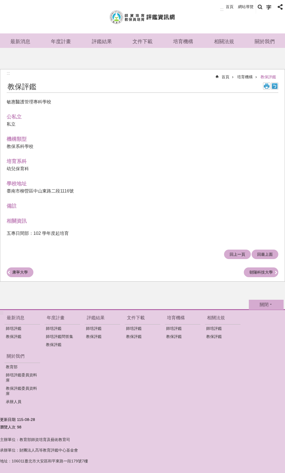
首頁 (230, 6)
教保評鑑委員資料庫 (21, 391)
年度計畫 (61, 41)
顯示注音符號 (274, 86)
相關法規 (224, 41)
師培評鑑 (13, 328)
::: (221, 9)
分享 (280, 7)
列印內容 (266, 86)
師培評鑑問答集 (59, 336)
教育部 (12, 367)
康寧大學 (20, 272)
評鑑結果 (102, 41)
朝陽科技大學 (261, 272)
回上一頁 (237, 254)
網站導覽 (246, 6)
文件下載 (142, 41)
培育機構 (183, 41)
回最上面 (265, 254)
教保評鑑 (268, 77)
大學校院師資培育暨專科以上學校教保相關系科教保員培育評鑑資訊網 (142, 16)
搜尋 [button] (260, 7)
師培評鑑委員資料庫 (21, 377)
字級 (269, 7)
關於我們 (265, 41)
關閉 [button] (264, 304)
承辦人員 (13, 401)
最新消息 (20, 41)
